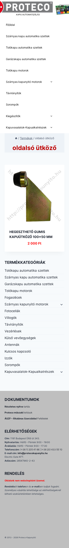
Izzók (8, 358)
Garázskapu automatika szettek (26, 59)
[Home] (16, 138)
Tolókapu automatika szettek (24, 47)
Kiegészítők (13, 116)
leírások (18, 412)
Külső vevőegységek (20, 338)
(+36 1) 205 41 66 (29, 449)
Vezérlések (13, 331)
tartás (17, 406)
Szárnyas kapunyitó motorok (24, 81)
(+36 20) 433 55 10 (51, 449)
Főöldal (10, 24)
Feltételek (26, 418)
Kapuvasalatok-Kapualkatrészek (26, 127)
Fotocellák (12, 311)
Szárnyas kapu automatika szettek (28, 36)
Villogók (11, 318)
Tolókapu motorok (17, 70)
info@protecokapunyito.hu (33, 453)
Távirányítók (13, 93)
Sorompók (12, 104)
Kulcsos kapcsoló (18, 351)
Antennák (12, 345)
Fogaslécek (13, 297)
